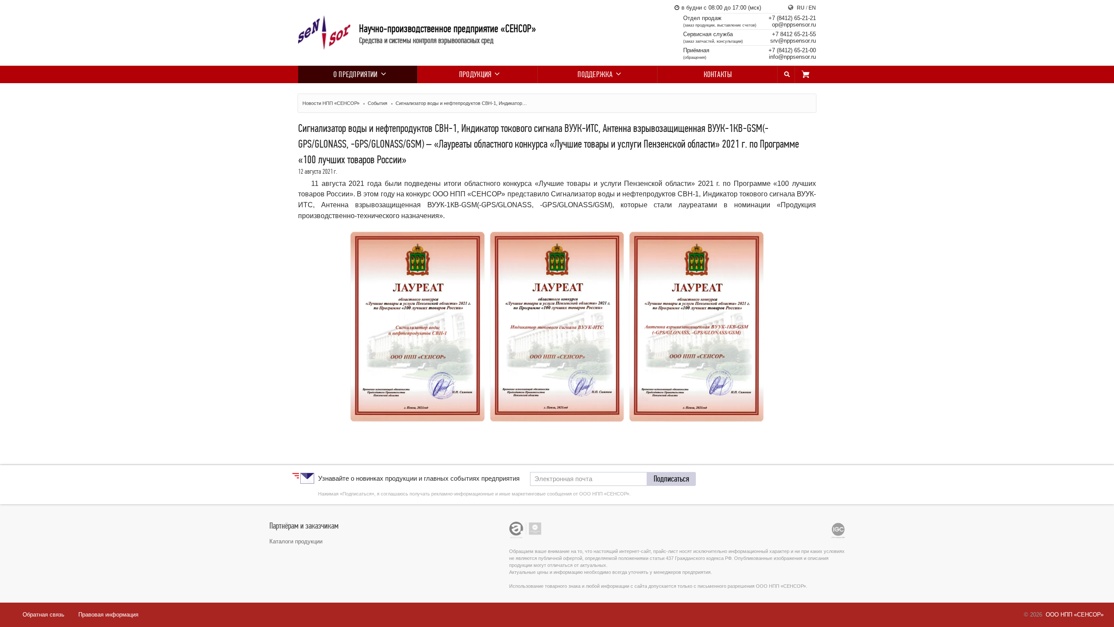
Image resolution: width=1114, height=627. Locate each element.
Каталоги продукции (295, 541)
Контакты (718, 74)
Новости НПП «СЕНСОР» (330, 103)
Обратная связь (43, 614)
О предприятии (355, 74)
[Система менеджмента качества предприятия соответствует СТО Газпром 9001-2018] (838, 530)
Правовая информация (108, 614)
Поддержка (595, 74)
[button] (671, 479)
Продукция (475, 74)
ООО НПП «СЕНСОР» (1075, 614)
